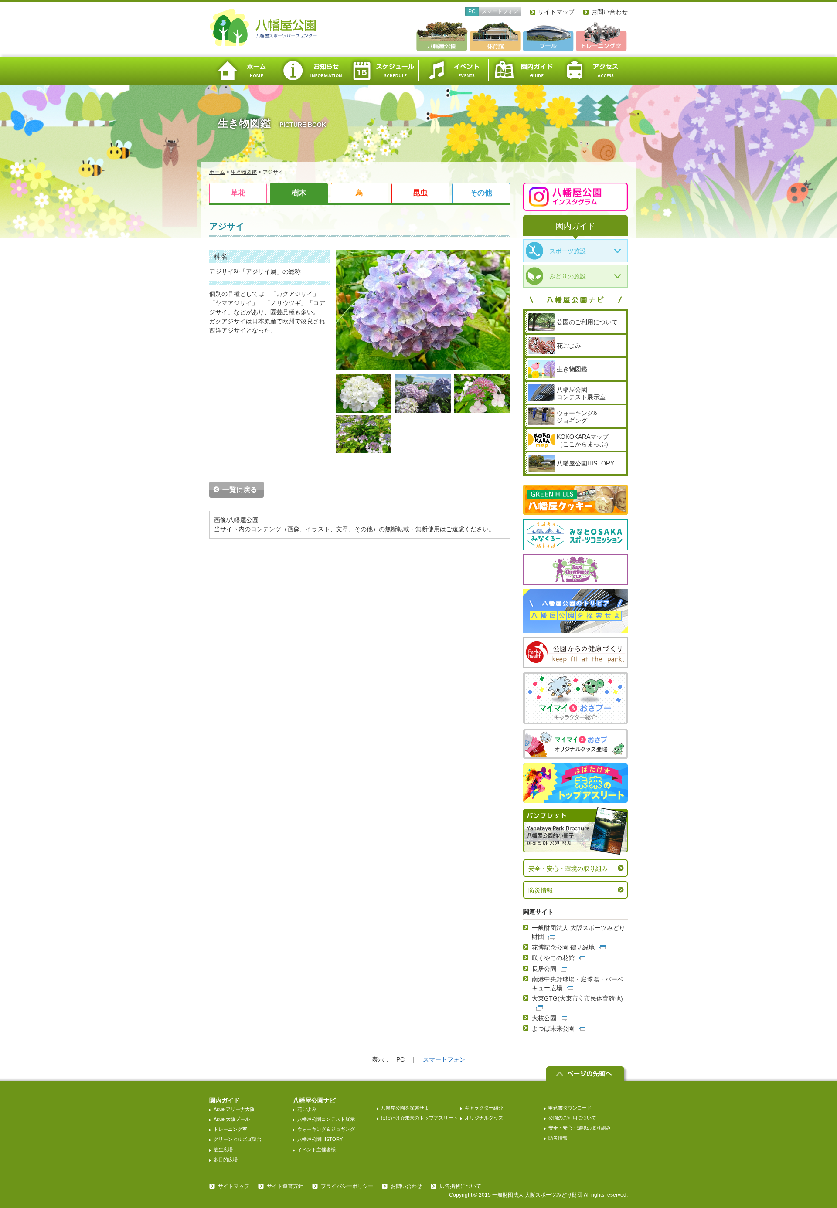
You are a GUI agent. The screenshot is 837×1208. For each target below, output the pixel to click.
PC (472, 11)
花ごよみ (306, 1109)
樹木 (299, 193)
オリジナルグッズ (484, 1117)
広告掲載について (460, 1186)
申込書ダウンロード (570, 1107)
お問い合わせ (609, 11)
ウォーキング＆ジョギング (326, 1129)
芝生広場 (223, 1149)
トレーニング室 (230, 1129)
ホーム (244, 71)
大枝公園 (544, 1018)
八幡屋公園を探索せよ (405, 1107)
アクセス (593, 71)
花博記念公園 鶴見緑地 (563, 947)
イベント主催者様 (316, 1149)
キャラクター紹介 (484, 1107)
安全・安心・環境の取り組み (568, 868)
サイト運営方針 (285, 1186)
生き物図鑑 (244, 172)
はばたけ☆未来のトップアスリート (419, 1117)
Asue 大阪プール (232, 1119)
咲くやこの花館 (553, 957)
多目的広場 (226, 1159)
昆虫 (420, 193)
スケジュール (383, 71)
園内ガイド (523, 71)
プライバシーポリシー (347, 1186)
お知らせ (314, 71)
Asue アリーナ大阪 (234, 1109)
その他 (481, 193)
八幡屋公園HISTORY (320, 1139)
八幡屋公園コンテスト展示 (326, 1119)
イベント (453, 71)
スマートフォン (500, 11)
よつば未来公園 (553, 1028)
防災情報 (540, 890)
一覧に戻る (239, 489)
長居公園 (544, 968)
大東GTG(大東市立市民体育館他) (577, 998)
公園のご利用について (572, 1117)
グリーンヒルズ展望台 (238, 1139)
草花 (238, 193)
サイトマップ (556, 11)
